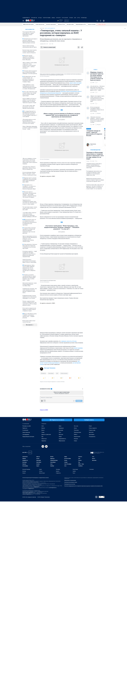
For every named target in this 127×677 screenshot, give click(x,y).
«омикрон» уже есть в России (68, 341)
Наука (60, 436)
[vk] (46, 446)
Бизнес (43, 428)
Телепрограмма (47, 17)
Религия (76, 438)
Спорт (90, 426)
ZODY (75, 17)
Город (43, 432)
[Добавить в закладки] (78, 47)
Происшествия (77, 432)
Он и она (76, 426)
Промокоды (84, 17)
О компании (25, 430)
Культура (61, 430)
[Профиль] (103, 21)
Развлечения (77, 436)
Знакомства (34, 17)
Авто (43, 426)
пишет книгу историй (75, 83)
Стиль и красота (93, 428)
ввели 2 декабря (78, 348)
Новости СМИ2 (44, 409)
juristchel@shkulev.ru (53, 487)
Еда (42, 436)
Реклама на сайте (26, 426)
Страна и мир (92, 430)
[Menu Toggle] (23, 21)
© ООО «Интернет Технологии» (44, 497)
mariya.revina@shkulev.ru (27, 494)
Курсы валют (65, 17)
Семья (75, 440)
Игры (78, 17)
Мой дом (61, 434)
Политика (76, 430)
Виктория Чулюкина (49, 368)
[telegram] (43, 446)
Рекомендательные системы (69, 484)
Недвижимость (26, 17)
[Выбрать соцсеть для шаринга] (82, 47)
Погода (40, 17)
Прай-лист (24, 428)
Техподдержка (25, 434)
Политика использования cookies (70, 482)
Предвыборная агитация (28, 436)
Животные (44, 438)
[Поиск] (97, 21)
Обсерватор (43, 373)
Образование (62, 440)
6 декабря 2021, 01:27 (44, 43)
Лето (60, 432)
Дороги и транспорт (46, 434)
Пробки (71, 17)
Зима (60, 426)
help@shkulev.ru (31, 488)
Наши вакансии (26, 432)
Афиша (53, 17)
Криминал (61, 428)
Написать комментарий (49, 47)
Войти (45, 401)
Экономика (91, 434)
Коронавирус (51, 373)
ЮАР (57, 373)
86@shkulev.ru (36, 486)
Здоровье (44, 440)
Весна (43, 430)
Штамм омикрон (64, 373)
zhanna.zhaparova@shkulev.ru (28, 492)
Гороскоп (58, 17)
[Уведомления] (100, 21)
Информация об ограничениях (70, 480)
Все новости (30, 29)
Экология (91, 432)
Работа (75, 434)
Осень (75, 428)
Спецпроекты (92, 436)
